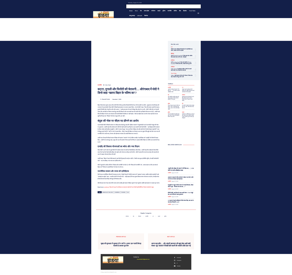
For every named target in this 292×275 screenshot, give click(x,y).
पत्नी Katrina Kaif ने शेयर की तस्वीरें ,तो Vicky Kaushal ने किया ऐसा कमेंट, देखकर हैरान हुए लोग (181, 63)
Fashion (177, 79)
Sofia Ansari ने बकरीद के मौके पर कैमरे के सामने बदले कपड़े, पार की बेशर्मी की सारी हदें (181, 69)
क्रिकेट (172, 53)
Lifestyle (188, 79)
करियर (184, 82)
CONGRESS (117, 192)
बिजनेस (187, 83)
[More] (158, 99)
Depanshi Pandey (106, 99)
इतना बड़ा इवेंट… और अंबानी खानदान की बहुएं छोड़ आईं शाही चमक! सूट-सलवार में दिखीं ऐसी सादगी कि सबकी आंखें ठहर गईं (171, 244)
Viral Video (174, 73)
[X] (198, 6)
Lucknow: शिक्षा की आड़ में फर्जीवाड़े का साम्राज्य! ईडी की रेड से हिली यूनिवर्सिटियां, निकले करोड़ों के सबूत (129, 187)
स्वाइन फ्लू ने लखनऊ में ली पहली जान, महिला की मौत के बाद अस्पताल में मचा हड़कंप (188, 90)
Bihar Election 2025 (108, 192)
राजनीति (100, 85)
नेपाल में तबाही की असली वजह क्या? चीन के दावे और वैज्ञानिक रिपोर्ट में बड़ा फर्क (173, 115)
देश (183, 83)
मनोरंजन (173, 60)
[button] (189, 6)
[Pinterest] (147, 99)
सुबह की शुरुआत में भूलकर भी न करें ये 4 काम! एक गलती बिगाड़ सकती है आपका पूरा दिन (121, 244)
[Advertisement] (146, 29)
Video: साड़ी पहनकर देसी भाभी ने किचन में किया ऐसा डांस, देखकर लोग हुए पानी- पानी (181, 76)
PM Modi (123, 192)
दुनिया (180, 83)
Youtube (178, 266)
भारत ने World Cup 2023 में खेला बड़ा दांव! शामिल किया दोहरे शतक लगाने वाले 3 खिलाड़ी (181, 56)
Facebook (179, 257)
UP (171, 47)
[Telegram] (154, 99)
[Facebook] (195, 6)
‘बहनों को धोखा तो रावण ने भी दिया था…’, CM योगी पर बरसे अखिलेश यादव (174, 90)
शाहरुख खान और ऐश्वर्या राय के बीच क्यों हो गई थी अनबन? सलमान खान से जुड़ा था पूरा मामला (188, 98)
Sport (185, 80)
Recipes (180, 80)
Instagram (179, 260)
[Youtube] (200, 6)
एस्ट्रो (180, 82)
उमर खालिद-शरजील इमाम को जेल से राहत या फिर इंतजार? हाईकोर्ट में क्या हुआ (173, 98)
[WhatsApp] (151, 99)
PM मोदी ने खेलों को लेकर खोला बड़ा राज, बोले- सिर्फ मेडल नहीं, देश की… (188, 106)
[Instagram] (196, 6)
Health (182, 79)
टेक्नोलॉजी (175, 83)
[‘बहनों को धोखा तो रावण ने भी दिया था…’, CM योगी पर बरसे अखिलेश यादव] (181, 156)
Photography (174, 80)
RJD (128, 192)
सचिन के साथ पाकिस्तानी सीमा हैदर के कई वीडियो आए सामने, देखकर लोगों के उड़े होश (181, 49)
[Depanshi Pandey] (99, 99)
